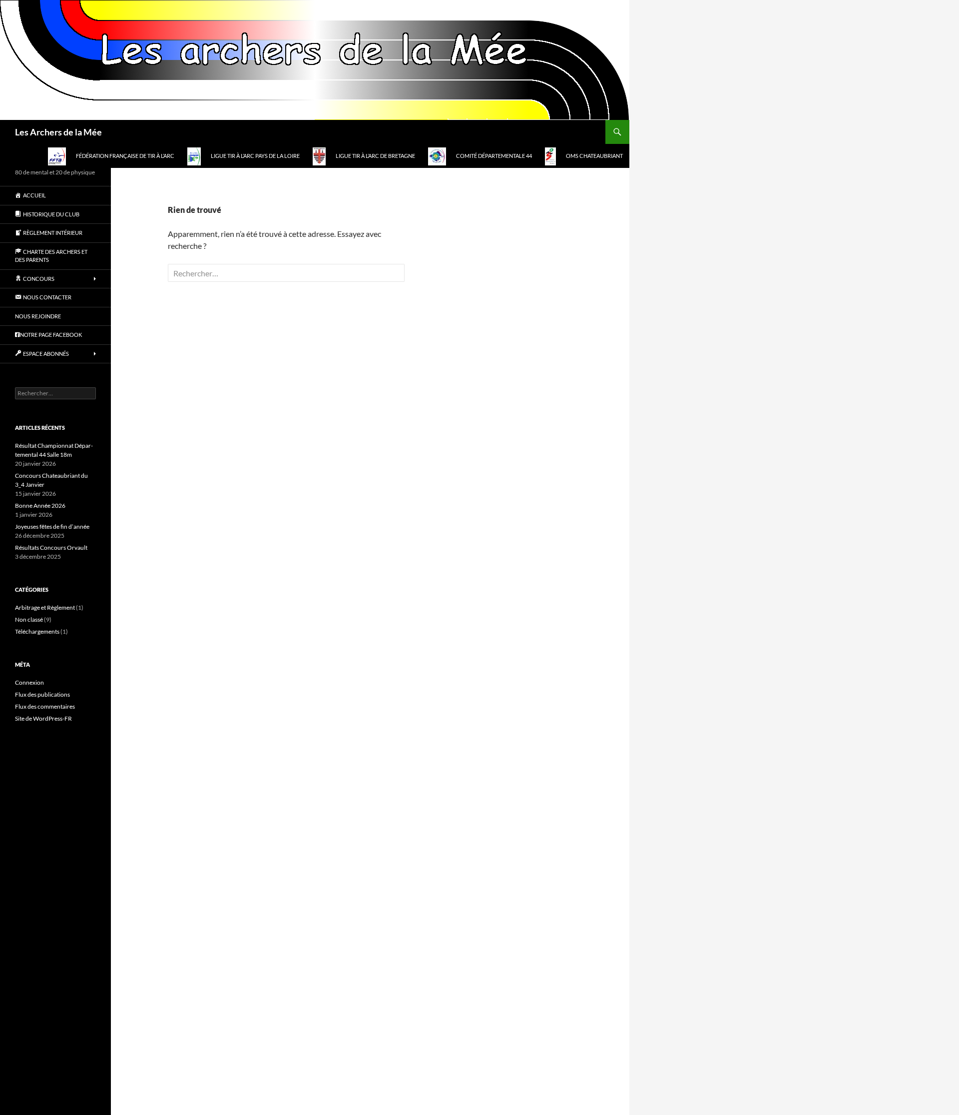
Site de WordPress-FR (43, 718)
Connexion (29, 682)
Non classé (29, 619)
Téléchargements (37, 631)
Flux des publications (42, 694)
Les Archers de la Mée (58, 131)
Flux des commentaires (45, 706)
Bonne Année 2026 (40, 505)
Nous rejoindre (38, 316)
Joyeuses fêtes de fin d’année (52, 526)
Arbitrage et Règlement (45, 607)
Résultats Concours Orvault (51, 547)
